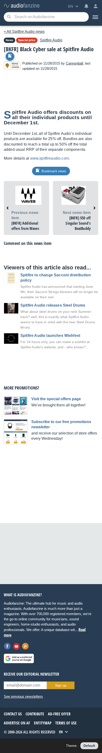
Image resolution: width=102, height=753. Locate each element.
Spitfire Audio (51, 40)
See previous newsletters (23, 696)
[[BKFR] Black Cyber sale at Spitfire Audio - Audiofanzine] (21, 5)
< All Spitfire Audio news (24, 32)
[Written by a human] (12, 66)
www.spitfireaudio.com (49, 158)
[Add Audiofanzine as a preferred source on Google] (19, 658)
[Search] (9, 17)
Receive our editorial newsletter (31, 674)
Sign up (60, 685)
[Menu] (95, 17)
